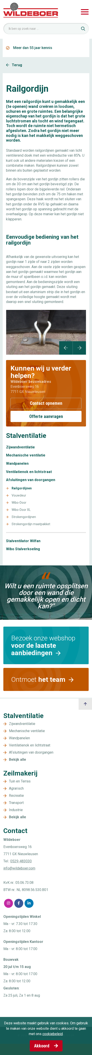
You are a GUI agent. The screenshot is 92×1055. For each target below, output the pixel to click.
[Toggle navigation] (85, 12)
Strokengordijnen (24, 517)
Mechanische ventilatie (25, 455)
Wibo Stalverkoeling (23, 549)
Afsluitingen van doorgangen (30, 480)
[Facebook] (18, 903)
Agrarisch (16, 788)
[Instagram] (8, 903)
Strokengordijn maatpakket (31, 524)
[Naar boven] (85, 704)
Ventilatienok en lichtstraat (29, 472)
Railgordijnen (22, 488)
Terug (16, 65)
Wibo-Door (19, 502)
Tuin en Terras (20, 781)
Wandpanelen (17, 464)
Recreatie (16, 795)
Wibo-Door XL (21, 510)
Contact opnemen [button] (46, 403)
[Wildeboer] (30, 12)
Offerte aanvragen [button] (46, 416)
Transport (16, 803)
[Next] (79, 348)
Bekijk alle (17, 759)
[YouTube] (39, 903)
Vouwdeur (19, 495)
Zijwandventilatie (20, 447)
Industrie (16, 810)
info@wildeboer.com (19, 868)
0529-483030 (21, 861)
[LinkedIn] (29, 903)
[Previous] (66, 348)
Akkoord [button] (42, 1046)
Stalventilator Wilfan (23, 541)
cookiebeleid (52, 1034)
